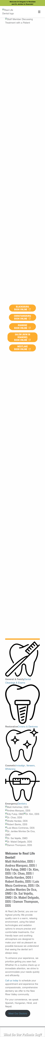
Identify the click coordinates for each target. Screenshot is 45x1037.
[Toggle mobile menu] (39, 11)
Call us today (11, 980)
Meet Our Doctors (18, 1013)
